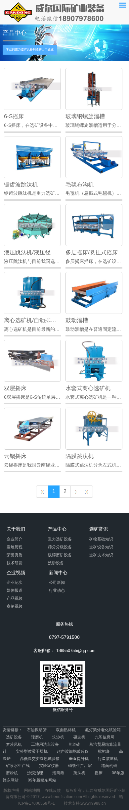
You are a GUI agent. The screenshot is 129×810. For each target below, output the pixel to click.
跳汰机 (79, 773)
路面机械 (109, 765)
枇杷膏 (104, 751)
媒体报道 (14, 590)
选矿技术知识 (101, 555)
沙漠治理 (35, 773)
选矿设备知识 (101, 547)
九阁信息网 (104, 737)
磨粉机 (12, 773)
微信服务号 (63, 709)
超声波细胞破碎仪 (73, 751)
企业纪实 (14, 582)
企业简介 (14, 539)
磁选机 (79, 737)
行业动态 (57, 590)
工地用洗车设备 (45, 744)
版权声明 (11, 790)
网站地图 (32, 790)
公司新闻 (57, 582)
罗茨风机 (14, 744)
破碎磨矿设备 (60, 555)
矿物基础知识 (101, 539)
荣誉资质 (14, 555)
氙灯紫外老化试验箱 (103, 730)
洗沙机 (58, 737)
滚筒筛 (58, 773)
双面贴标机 (66, 730)
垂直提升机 (79, 758)
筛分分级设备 (60, 547)
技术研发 (14, 563)
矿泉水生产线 (18, 765)
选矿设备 (14, 737)
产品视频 (14, 598)
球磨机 (37, 737)
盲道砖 (74, 744)
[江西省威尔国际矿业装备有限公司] (54, 12)
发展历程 (14, 547)
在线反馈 (53, 790)
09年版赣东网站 (42, 780)
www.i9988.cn (93, 803)
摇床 (99, 773)
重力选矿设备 (60, 539)
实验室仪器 (49, 765)
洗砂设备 (56, 563)
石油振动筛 (37, 730)
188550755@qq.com (76, 650)
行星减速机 (108, 758)
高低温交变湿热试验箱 (40, 758)
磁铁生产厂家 (80, 765)
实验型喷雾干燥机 (32, 751)
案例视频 (14, 606)
